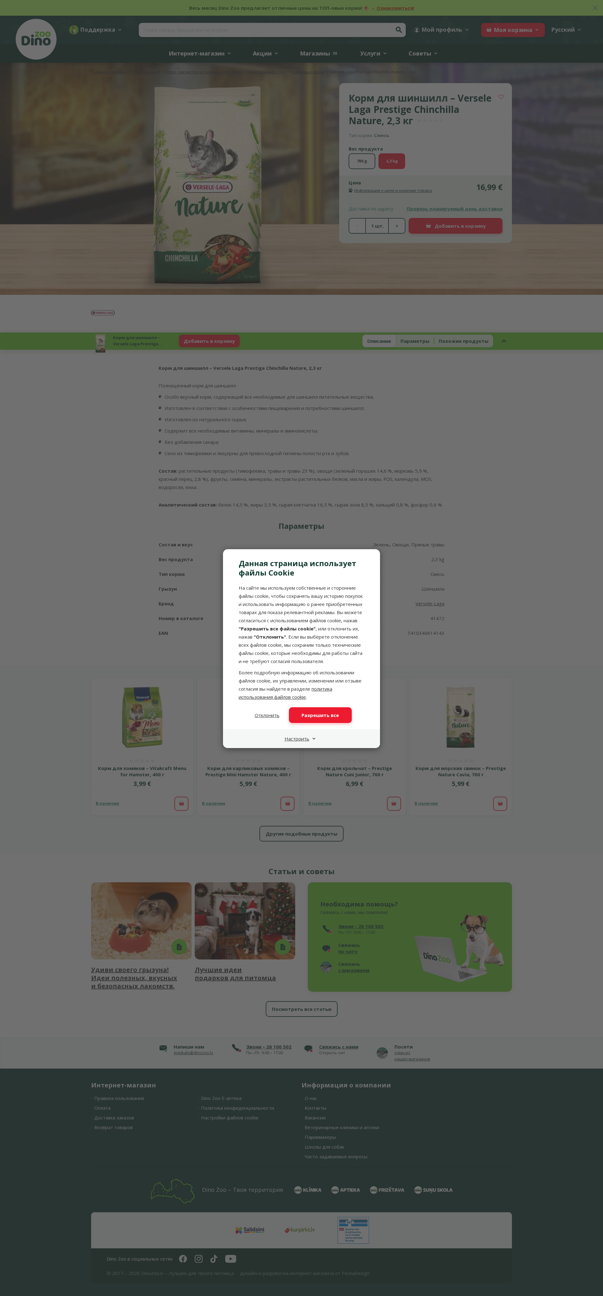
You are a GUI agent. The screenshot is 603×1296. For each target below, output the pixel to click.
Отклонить (267, 715)
